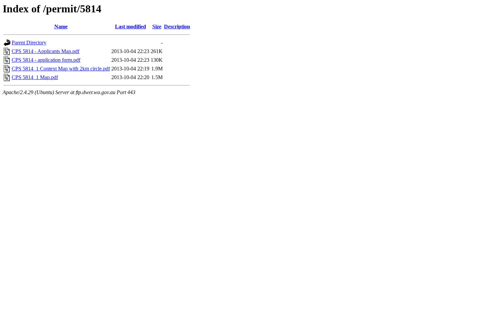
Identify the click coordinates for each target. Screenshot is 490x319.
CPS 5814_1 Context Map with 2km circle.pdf (61, 68)
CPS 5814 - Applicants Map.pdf (45, 51)
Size (156, 26)
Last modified (130, 26)
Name (61, 26)
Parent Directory (29, 42)
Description (177, 26)
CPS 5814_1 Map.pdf (35, 77)
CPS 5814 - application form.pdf (46, 60)
